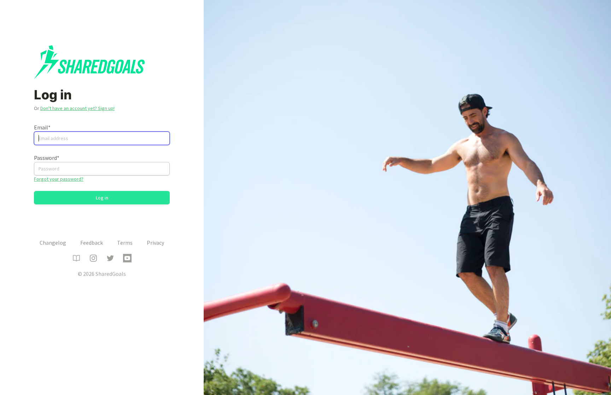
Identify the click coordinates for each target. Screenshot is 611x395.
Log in (102, 197)
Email (42, 127)
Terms (125, 242)
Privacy (155, 242)
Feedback (91, 242)
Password (46, 157)
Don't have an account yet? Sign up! (77, 108)
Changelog (53, 242)
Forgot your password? (58, 179)
